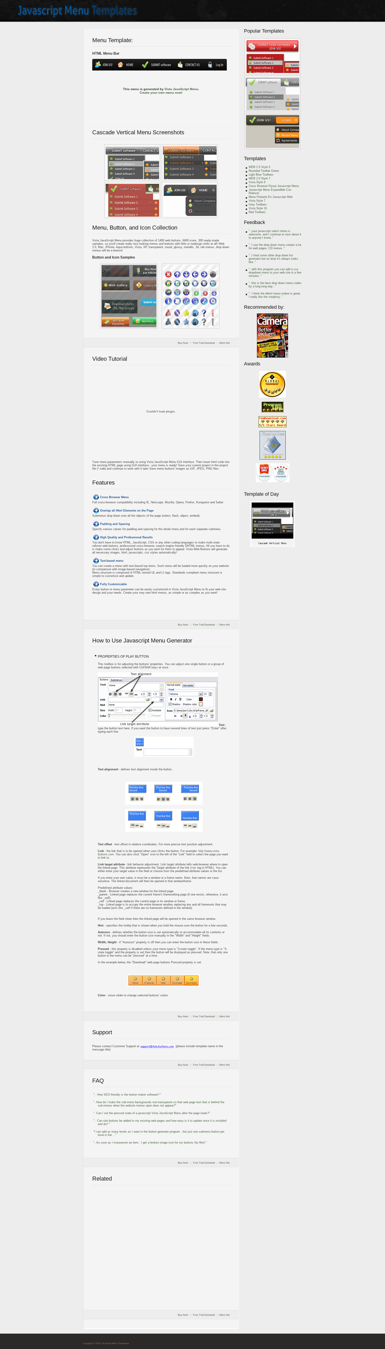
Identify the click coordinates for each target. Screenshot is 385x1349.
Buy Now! (183, 343)
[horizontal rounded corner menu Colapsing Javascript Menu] (132, 162)
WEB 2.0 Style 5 (259, 167)
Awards (252, 364)
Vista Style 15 (258, 208)
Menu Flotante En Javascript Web (271, 197)
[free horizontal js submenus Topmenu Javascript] (190, 162)
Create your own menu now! (161, 92)
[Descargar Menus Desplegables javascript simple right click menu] (129, 296)
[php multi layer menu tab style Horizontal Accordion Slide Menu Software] (272, 546)
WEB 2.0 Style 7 (259, 178)
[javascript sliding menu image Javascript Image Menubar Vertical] (190, 200)
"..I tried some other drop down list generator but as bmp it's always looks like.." (273, 259)
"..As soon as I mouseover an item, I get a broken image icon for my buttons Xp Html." (150, 1142)
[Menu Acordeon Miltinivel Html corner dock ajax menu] (190, 296)
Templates (255, 158)
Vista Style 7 (257, 200)
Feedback (254, 222)
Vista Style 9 (257, 182)
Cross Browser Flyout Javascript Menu (274, 186)
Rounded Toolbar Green (264, 170)
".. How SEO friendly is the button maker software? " (127, 1094)
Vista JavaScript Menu (181, 89)
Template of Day (261, 494)
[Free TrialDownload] (160, 105)
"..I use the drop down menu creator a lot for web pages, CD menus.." (275, 246)
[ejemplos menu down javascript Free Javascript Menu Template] (132, 200)
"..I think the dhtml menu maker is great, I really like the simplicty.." (275, 295)
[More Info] (199, 105)
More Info (224, 343)
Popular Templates (264, 31)
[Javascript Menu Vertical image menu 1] (272, 94)
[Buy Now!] (122, 105)
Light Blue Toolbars (261, 174)
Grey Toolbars (258, 204)
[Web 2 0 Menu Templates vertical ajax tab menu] (272, 131)
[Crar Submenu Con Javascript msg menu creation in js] (272, 56)
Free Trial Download (204, 343)
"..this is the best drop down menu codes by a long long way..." (275, 284)
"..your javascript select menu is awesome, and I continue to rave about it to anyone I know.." (275, 234)
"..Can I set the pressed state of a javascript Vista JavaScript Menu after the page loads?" (151, 1113)
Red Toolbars (257, 212)
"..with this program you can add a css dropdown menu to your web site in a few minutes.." (275, 272)
